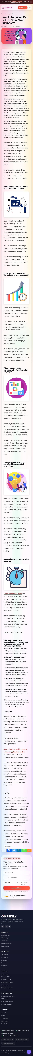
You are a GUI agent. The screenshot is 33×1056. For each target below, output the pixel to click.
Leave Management (6, 943)
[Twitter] (14, 850)
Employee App (5, 946)
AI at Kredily (4, 960)
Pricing (3, 1015)
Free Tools (4, 965)
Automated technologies (13, 594)
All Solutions (4, 954)
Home (2, 13)
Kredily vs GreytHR (6, 979)
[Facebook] (8, 850)
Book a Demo (22, 7)
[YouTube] (9, 926)
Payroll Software (5, 935)
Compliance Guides (6, 1004)
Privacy (7, 1052)
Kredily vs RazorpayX (7, 987)
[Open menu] (29, 7)
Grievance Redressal (22, 1052)
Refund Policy (13, 1052)
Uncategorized (9, 13)
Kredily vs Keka (5, 974)
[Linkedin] (18, 850)
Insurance (3, 963)
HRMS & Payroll (5, 938)
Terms (2, 1052)
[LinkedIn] (2, 926)
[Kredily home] (7, 8)
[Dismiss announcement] (31, 2)
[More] (29, 850)
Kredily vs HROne (6, 976)
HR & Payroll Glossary (7, 1001)
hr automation (8, 846)
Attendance (4, 940)
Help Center (4, 1023)
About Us (3, 1012)
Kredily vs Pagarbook (7, 982)
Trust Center (4, 1018)
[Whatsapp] (23, 850)
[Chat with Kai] (29, 1052)
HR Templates (5, 999)
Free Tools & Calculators (7, 996)
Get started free (15, 888)
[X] (6, 926)
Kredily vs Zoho (5, 985)
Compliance (4, 957)
